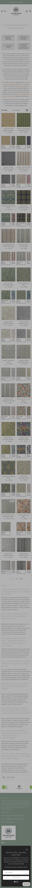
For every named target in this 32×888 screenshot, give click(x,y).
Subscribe (16, 877)
